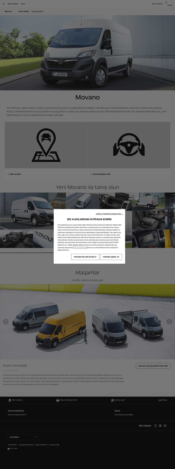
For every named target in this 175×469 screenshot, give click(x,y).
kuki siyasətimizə (80, 247)
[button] (109, 214)
